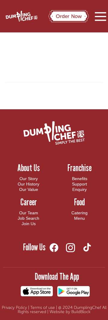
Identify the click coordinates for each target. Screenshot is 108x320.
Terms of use (42, 307)
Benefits (79, 178)
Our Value (28, 189)
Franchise (80, 167)
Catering (79, 212)
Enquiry (79, 189)
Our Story (29, 178)
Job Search (28, 218)
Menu (79, 218)
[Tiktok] (87, 247)
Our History (28, 184)
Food (79, 202)
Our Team (28, 212)
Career (28, 202)
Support (79, 184)
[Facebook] (54, 247)
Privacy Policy (14, 307)
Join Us (29, 223)
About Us (28, 167)
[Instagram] (70, 247)
